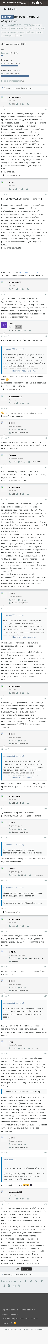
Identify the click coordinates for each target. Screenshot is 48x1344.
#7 (46, 467)
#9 (46, 608)
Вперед (25, 1269)
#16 (45, 967)
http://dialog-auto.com (28, 272)
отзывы (21, 32)
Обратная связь (9, 1310)
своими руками (8, 35)
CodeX (12, 324)
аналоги (5, 29)
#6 (46, 438)
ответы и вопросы (9, 32)
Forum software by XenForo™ (24, 1329)
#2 (46, 195)
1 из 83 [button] (16, 1269)
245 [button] (7, 74)
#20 (45, 1204)
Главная (5, 1323)
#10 (45, 698)
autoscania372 (9, 25)
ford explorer (36, 25)
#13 (45, 838)
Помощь (34, 1319)
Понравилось (12, 175)
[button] (3, 3)
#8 (46, 500)
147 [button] (7, 63)
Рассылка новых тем (26, 1310)
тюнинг (19, 35)
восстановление (17, 29)
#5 (46, 409)
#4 (46, 336)
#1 (46, 109)
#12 (45, 808)
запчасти (29, 29)
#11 (45, 749)
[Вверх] (11, 1323)
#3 (46, 294)
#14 (45, 881)
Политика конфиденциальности (15, 1319)
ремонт (39, 32)
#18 (45, 1054)
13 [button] (6, 53)
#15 (45, 932)
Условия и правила (10, 1314)
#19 (45, 1153)
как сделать (39, 29)
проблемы (30, 32)
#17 (45, 996)
